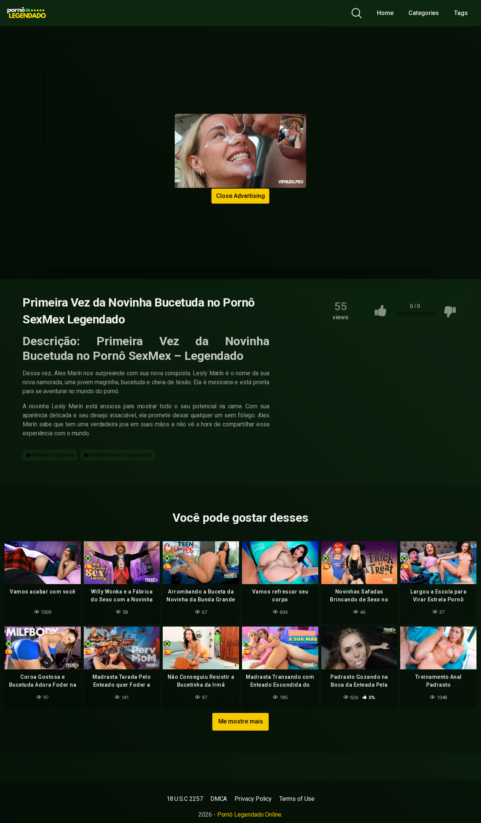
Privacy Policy (253, 798)
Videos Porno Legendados (120, 455)
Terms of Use (297, 798)
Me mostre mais (240, 721)
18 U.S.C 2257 (184, 798)
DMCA (218, 798)
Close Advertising (240, 195)
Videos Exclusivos (53, 455)
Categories (423, 13)
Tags (461, 13)
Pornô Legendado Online (249, 814)
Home (385, 13)
